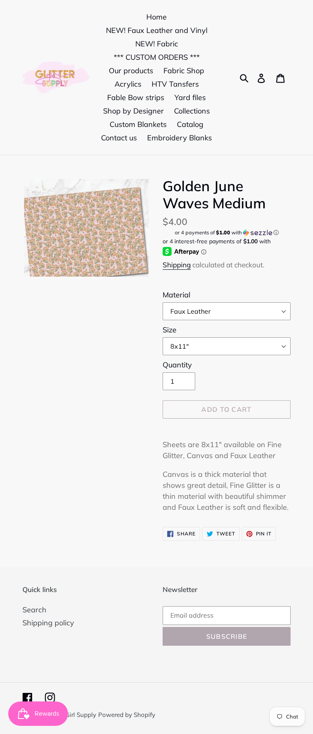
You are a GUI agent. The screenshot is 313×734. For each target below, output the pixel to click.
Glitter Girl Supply (71, 715)
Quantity (177, 364)
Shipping (177, 264)
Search (34, 609)
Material (176, 294)
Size (169, 329)
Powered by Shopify (126, 715)
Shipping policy (48, 622)
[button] (227, 232)
